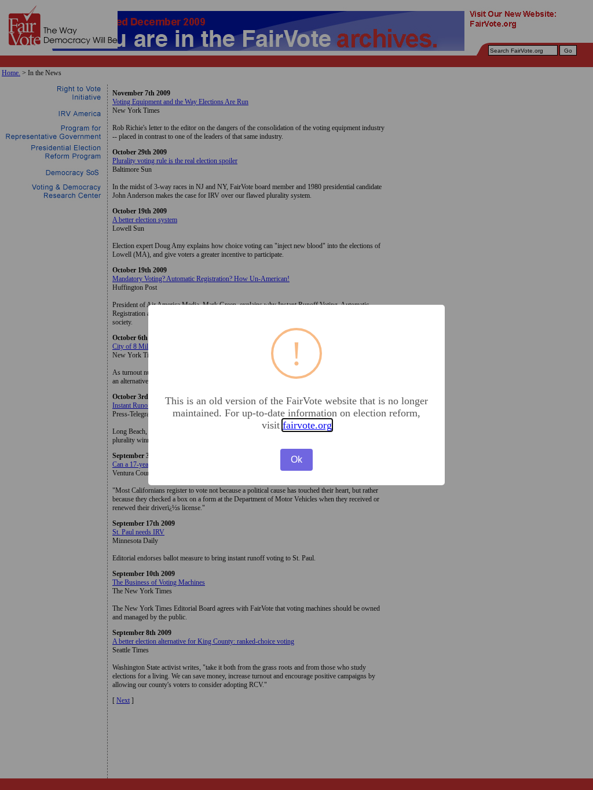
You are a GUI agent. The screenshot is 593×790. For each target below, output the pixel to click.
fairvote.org (307, 425)
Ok (296, 459)
